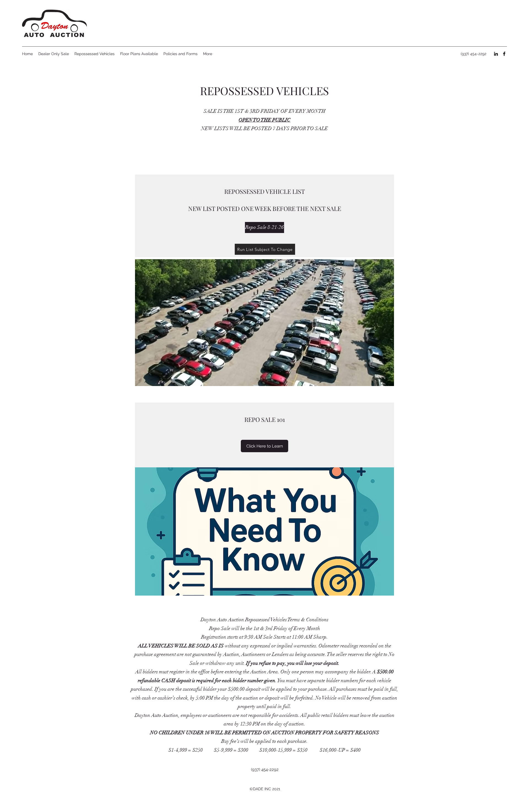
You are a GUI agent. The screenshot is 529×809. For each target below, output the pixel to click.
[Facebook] (504, 54)
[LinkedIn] (496, 54)
